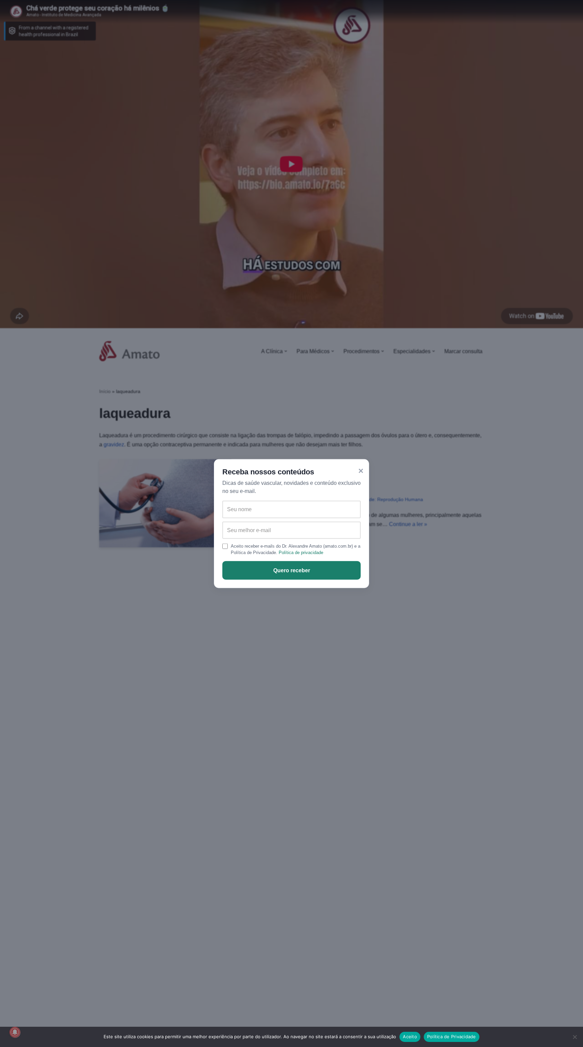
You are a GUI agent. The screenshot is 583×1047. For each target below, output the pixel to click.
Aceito (410, 1036)
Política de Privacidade (451, 1036)
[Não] (574, 1036)
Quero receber (291, 570)
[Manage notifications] (14, 1032)
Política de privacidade (301, 552)
